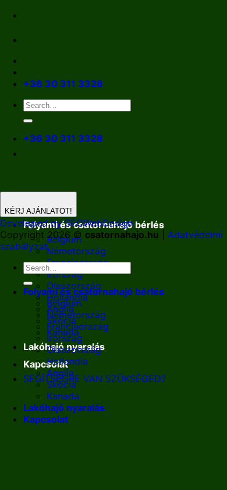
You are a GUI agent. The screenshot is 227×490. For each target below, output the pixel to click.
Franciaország (78, 326)
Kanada (63, 396)
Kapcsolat (45, 364)
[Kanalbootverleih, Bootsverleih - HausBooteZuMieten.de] (57, 39)
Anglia (60, 373)
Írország (65, 274)
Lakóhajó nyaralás (64, 407)
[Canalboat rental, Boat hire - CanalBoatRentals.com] (32, 39)
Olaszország (74, 349)
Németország (76, 251)
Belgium (64, 303)
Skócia (61, 384)
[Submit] (28, 121)
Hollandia (67, 361)
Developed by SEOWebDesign (66, 223)
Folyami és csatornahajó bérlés (93, 291)
